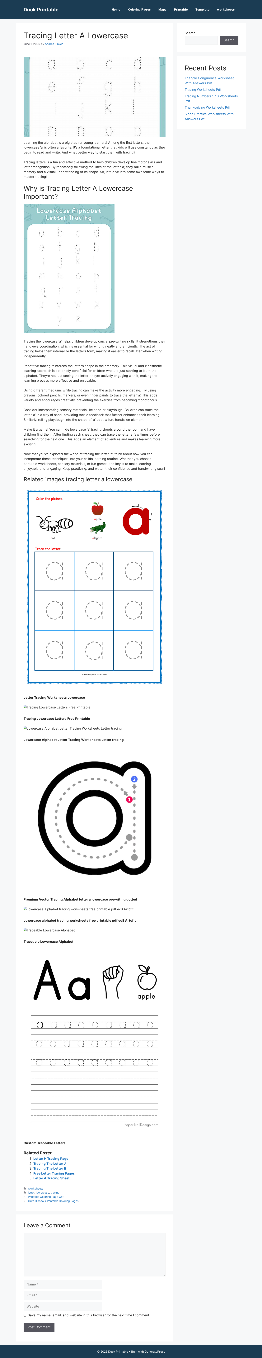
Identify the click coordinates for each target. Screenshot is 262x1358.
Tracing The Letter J (49, 1164)
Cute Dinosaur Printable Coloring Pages (53, 1201)
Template (202, 9)
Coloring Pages (139, 9)
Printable (181, 9)
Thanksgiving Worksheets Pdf (207, 107)
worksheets (226, 9)
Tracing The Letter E (49, 1168)
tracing (55, 1192)
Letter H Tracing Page (50, 1159)
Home (116, 9)
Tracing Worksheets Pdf (203, 90)
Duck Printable (41, 9)
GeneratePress (155, 1351)
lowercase (42, 1192)
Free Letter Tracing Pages (54, 1173)
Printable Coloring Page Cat (45, 1196)
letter (31, 1192)
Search (190, 33)
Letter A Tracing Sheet (51, 1178)
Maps (162, 9)
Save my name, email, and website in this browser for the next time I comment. (89, 1315)
